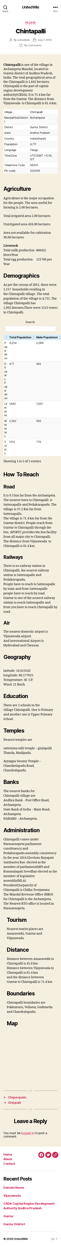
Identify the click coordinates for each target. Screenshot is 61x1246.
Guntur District (14, 1224)
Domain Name (13, 1187)
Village (30, 22)
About (7, 1159)
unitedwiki (23, 39)
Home (7, 1154)
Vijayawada (12, 1195)
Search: (30, 322)
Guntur (8, 1216)
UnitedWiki (30, 7)
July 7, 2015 (45, 39)
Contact (9, 1163)
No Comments (32, 45)
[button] (6, 337)
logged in (27, 1133)
